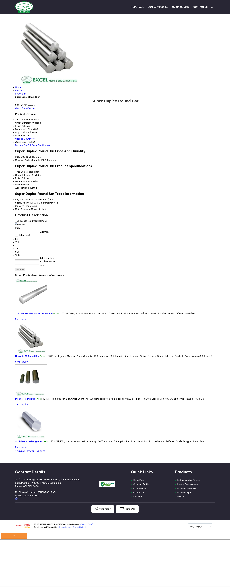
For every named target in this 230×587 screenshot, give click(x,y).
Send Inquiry (44, 145)
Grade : (181, 313)
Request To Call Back (26, 145)
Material (19, 184)
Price (17, 157)
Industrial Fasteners (186, 488)
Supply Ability (22, 202)
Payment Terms (23, 199)
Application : (138, 313)
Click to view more (25, 138)
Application (21, 187)
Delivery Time (22, 206)
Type (17, 171)
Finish (18, 178)
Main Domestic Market (26, 209)
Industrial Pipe (184, 492)
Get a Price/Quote (25, 108)
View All (181, 496)
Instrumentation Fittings (188, 480)
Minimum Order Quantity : (97, 313)
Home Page (137, 7)
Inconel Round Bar (25, 398)
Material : (119, 313)
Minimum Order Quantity (27, 160)
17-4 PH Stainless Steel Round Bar (34, 313)
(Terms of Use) (86, 524)
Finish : (159, 313)
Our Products (181, 7)
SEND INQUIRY (22, 451)
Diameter (20, 181)
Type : (199, 356)
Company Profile (157, 7)
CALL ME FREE (37, 451)
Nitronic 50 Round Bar (27, 356)
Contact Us (200, 7)
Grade (18, 175)
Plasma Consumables (187, 484)
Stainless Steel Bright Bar (29, 441)
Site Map (137, 496)
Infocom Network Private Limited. (72, 527)
